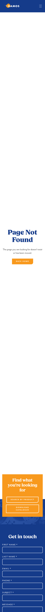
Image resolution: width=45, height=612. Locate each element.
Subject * (8, 592)
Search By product (22, 500)
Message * (8, 604)
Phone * (7, 580)
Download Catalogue (22, 509)
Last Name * (9, 557)
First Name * (10, 545)
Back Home (22, 261)
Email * (6, 569)
